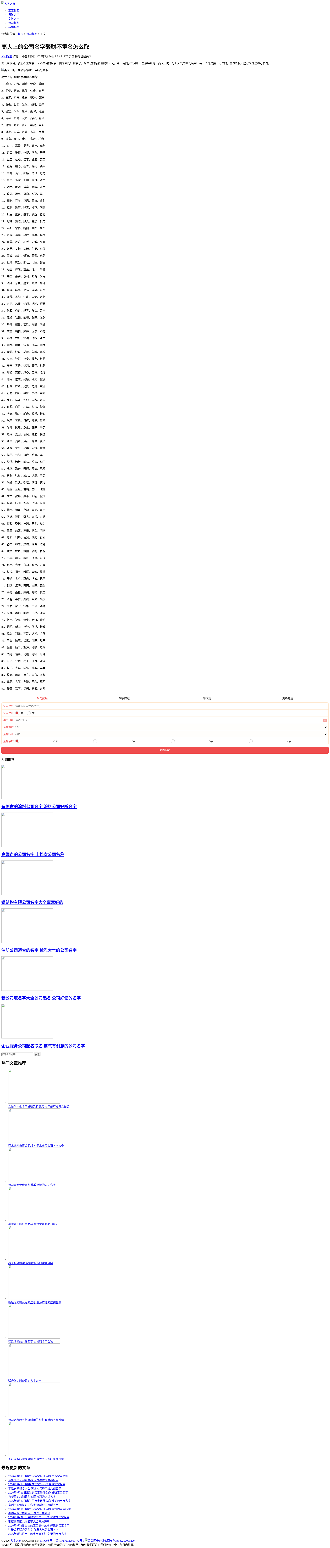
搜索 (37, 1054)
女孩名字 (13, 18)
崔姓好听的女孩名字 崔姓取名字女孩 (30, 1341)
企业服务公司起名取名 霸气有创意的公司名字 (43, 1046)
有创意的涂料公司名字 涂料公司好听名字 (39, 806)
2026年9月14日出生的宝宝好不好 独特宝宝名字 (36, 1484)
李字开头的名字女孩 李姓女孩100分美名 (32, 1224)
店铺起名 (13, 27)
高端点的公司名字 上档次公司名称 (32, 854)
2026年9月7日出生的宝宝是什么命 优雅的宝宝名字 (38, 1517)
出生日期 (8, 720)
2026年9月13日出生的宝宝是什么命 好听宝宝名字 (38, 1492)
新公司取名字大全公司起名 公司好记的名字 (41, 998)
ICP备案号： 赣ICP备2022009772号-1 (62, 1540)
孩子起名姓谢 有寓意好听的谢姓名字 (30, 1263)
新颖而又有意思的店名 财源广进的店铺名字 (34, 1302)
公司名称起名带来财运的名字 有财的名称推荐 (36, 1419)
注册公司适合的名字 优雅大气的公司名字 (39, 950)
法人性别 (8, 713)
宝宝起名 (13, 10)
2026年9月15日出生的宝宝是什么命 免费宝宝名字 (38, 1476)
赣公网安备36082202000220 (118, 1540)
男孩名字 (13, 14)
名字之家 (16, 1540)
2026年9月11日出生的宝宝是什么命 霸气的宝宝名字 (39, 1509)
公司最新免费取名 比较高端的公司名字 (32, 1184)
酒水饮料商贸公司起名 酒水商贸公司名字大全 (36, 1145)
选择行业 (8, 734)
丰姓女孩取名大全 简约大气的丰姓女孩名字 (34, 1488)
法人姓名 (8, 706)
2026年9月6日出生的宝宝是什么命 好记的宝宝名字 (38, 1525)
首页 (20, 33)
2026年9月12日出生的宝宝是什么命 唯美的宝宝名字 (39, 1500)
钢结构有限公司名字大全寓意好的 (32, 902)
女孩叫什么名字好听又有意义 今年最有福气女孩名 (38, 1106)
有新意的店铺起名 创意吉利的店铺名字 (32, 1496)
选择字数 (8, 741)
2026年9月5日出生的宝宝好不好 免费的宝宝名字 (37, 1533)
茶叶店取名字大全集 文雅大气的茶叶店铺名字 (36, 1459)
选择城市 (8, 727)
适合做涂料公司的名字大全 (24, 1380)
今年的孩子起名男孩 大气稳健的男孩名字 (33, 1480)
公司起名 (13, 22)
